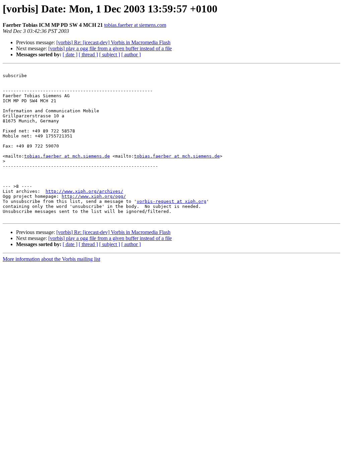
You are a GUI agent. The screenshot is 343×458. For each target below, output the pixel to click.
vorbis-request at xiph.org (171, 201)
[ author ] (131, 54)
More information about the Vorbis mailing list (51, 259)
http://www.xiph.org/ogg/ (94, 196)
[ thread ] (88, 54)
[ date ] (70, 54)
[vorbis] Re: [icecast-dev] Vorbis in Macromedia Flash (113, 42)
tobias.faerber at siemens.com (135, 25)
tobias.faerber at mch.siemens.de (67, 156)
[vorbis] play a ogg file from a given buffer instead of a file (110, 48)
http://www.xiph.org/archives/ (84, 191)
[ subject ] (109, 54)
